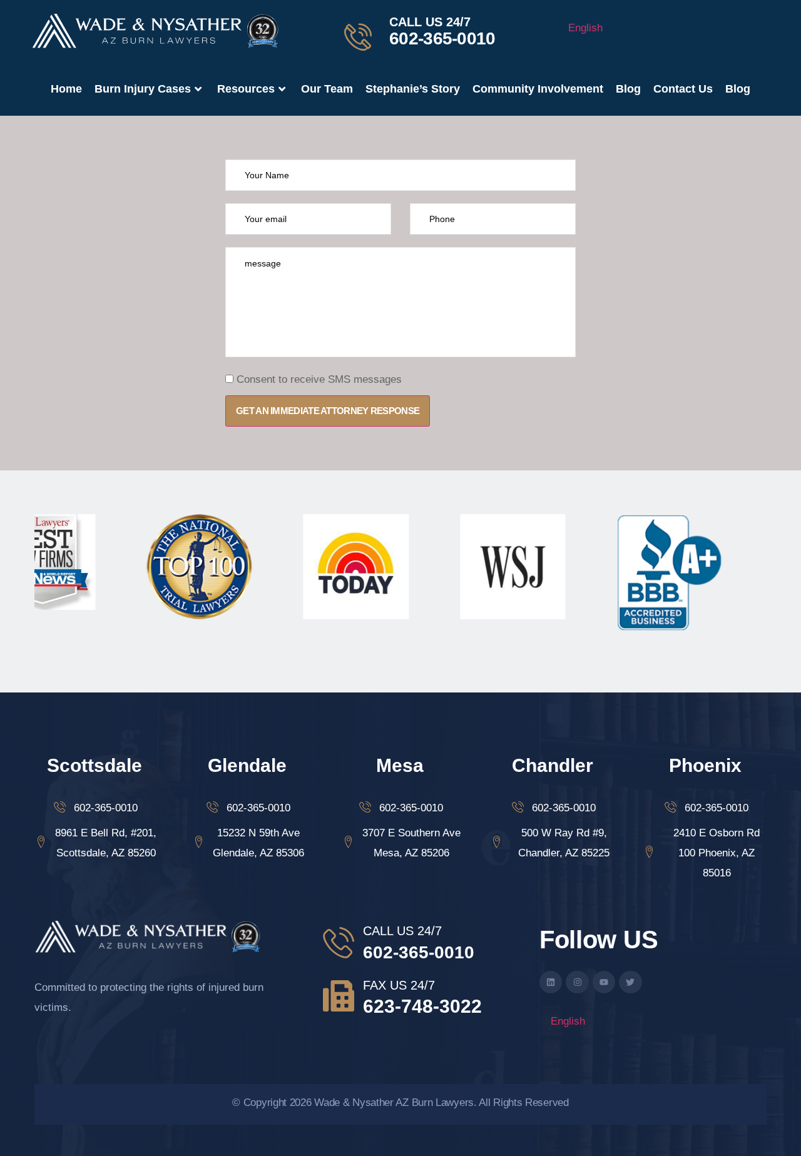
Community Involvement (537, 89)
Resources (246, 89)
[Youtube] (604, 982)
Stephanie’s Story (412, 89)
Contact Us (683, 89)
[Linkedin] (550, 982)
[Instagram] (577, 982)
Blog (628, 89)
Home (66, 89)
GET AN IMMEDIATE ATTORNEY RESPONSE (327, 410)
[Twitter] (630, 982)
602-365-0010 (442, 38)
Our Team (327, 89)
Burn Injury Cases (142, 89)
